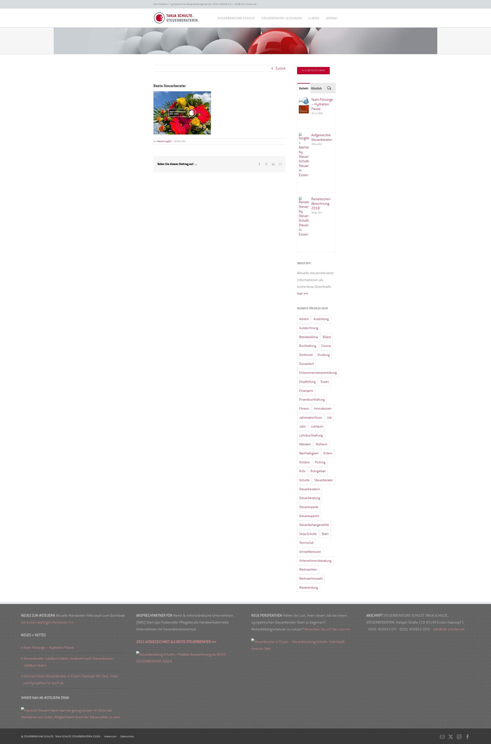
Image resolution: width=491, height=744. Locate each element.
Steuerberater (323, 480)
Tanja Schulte (308, 534)
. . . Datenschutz (125, 736)
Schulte (304, 480)
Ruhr (302, 471)
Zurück (280, 68)
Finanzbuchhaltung (312, 400)
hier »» (302, 293)
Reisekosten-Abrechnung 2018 (321, 203)
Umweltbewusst (310, 552)
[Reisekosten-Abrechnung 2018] (304, 200)
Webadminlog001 (164, 141)
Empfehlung (307, 382)
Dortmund (306, 355)
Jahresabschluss (310, 418)
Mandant (305, 444)
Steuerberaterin (309, 489)
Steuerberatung (309, 498)
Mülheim (321, 444)
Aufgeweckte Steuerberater (321, 137)
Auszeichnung (308, 328)
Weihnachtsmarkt (311, 579)
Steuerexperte (308, 507)
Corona (326, 346)
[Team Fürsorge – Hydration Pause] (304, 100)
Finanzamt (306, 391)
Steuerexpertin (309, 516)
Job (329, 418)
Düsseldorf (306, 364)
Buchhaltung (307, 346)
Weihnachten (308, 569)
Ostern (327, 453)
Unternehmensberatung (315, 561)
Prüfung (320, 462)
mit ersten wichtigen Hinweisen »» (47, 622)
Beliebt (303, 88)
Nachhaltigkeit (308, 453)
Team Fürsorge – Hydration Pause (322, 104)
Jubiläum (317, 426)
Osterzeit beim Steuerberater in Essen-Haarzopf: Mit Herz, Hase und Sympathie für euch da (70, 679)
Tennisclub (306, 543)
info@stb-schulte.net (245, 4)
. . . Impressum (109, 736)
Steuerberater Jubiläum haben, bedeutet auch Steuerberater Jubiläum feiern (68, 662)
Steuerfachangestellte (314, 525)
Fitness (304, 409)
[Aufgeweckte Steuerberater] (304, 136)
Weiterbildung (308, 588)
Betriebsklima (308, 337)
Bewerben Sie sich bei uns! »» (327, 629)
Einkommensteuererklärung (318, 373)
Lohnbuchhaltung (311, 435)
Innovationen (323, 409)
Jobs (302, 426)
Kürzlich (316, 88)
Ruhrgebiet (318, 471)
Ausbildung (321, 319)
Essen (325, 382)
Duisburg (324, 355)
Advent (304, 319)
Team (325, 534)
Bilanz (327, 337)
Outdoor (304, 462)
